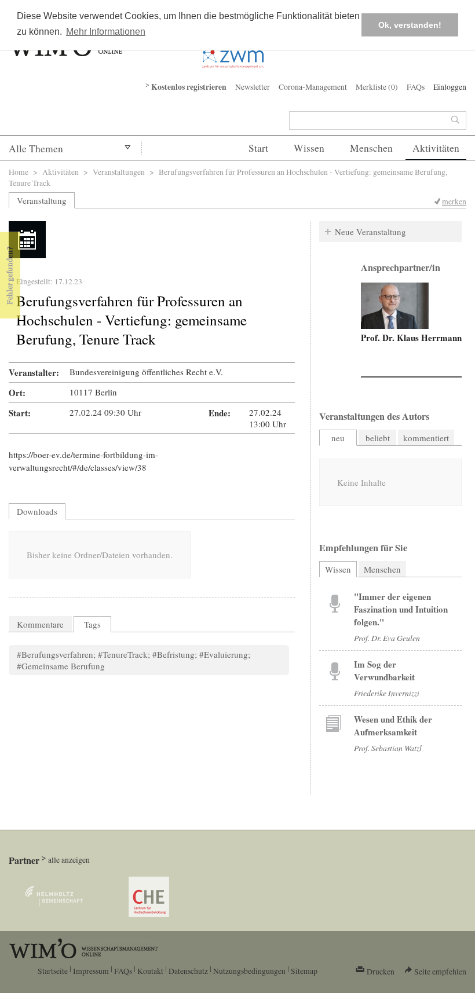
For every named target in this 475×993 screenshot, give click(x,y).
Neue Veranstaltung (370, 231)
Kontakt (150, 970)
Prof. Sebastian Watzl (388, 747)
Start (258, 148)
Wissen (309, 148)
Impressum (91, 970)
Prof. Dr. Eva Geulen (387, 637)
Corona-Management (313, 86)
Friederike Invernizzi (386, 692)
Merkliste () (377, 86)
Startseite (53, 970)
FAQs (416, 86)
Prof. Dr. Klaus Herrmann (411, 337)
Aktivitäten (435, 148)
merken (454, 201)
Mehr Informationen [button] (105, 31)
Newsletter (252, 86)
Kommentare (40, 624)
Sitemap (304, 970)
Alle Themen (36, 148)
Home (18, 171)
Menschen (371, 148)
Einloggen (449, 86)
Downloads (37, 511)
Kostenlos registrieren (188, 87)
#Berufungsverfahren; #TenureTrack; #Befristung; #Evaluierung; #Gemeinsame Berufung (133, 660)
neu (338, 438)
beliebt (378, 438)
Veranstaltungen (119, 171)
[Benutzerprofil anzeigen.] (395, 306)
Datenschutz (188, 970)
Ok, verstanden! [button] (409, 25)
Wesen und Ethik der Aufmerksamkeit (393, 725)
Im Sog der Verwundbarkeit (384, 670)
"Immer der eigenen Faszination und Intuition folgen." (401, 609)
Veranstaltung (42, 200)
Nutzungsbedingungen (249, 970)
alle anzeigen (69, 859)
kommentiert (426, 438)
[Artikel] (334, 602)
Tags (92, 624)
